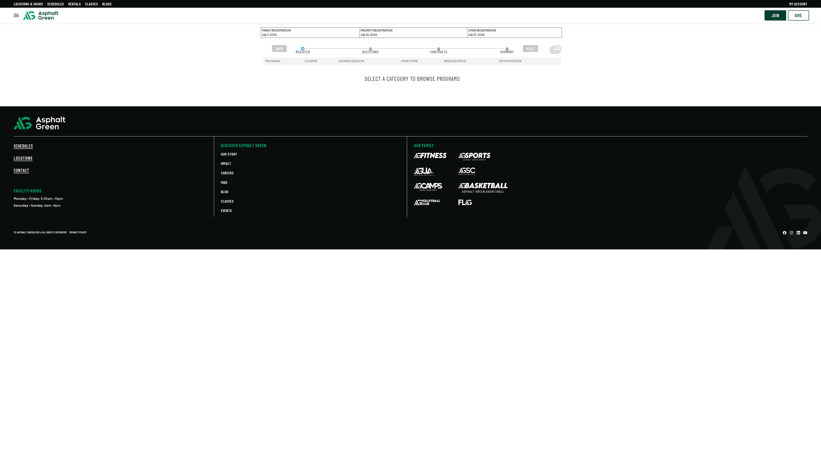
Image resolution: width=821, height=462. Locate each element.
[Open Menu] (16, 15)
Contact (21, 170)
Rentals (74, 3)
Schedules (55, 3)
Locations (23, 158)
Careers (227, 172)
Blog (224, 191)
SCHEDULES (23, 145)
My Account (798, 3)
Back (279, 48)
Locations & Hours (28, 3)
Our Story (229, 154)
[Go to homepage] (40, 15)
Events (226, 210)
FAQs (224, 182)
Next (531, 48)
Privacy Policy (78, 232)
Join (775, 15)
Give (798, 15)
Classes (91, 3)
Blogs (107, 3)
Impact (226, 163)
